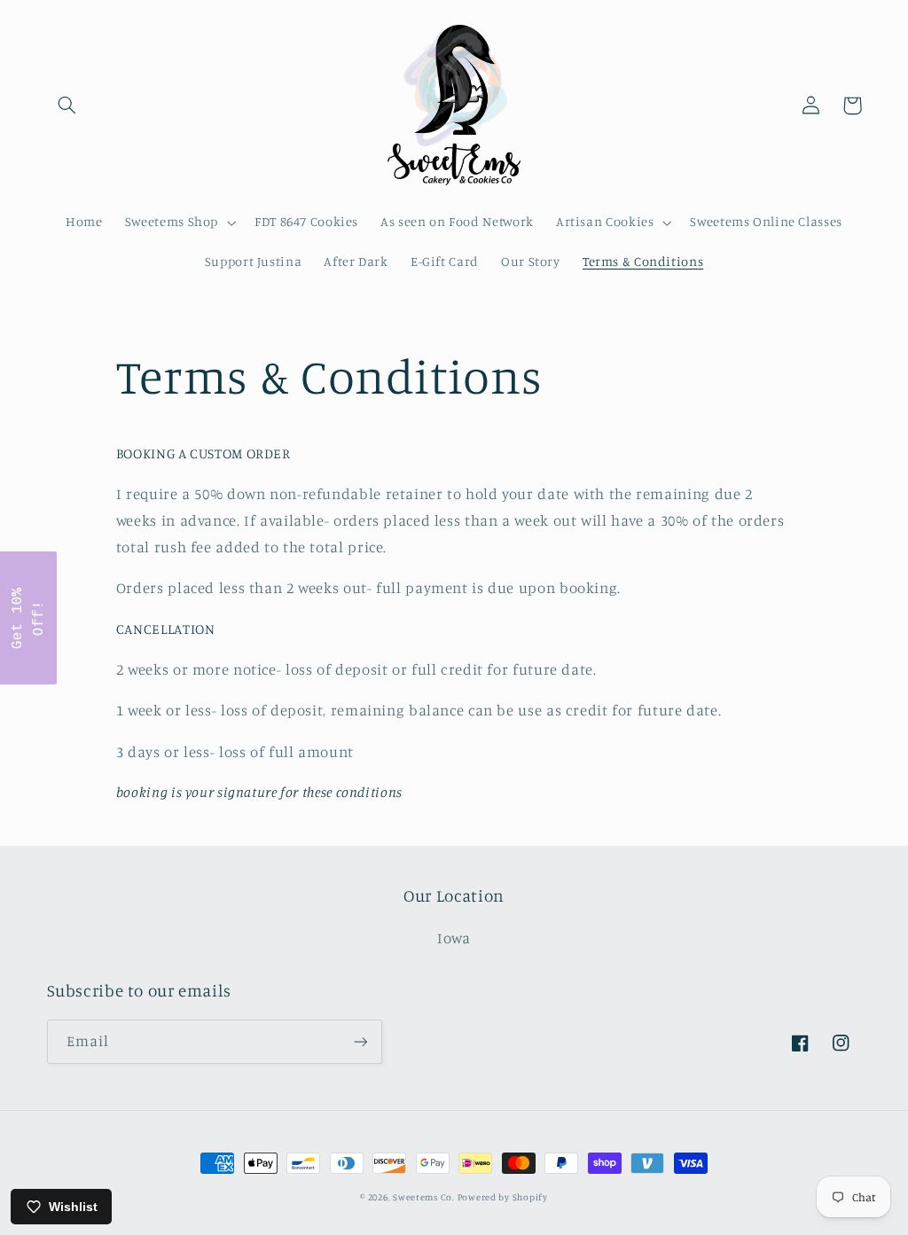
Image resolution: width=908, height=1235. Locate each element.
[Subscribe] (360, 1041)
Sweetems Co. (425, 1197)
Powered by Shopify (503, 1197)
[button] (67, 105)
